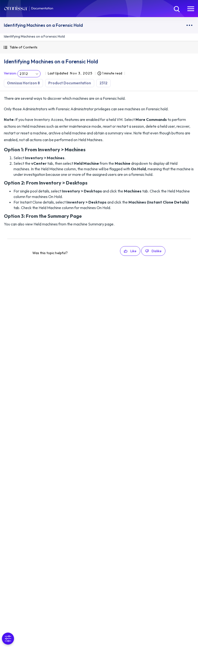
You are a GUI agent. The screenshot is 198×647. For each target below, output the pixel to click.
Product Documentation (69, 83)
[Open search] (176, 8)
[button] (99, 47)
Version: (10, 73)
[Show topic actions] (189, 25)
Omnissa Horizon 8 (23, 83)
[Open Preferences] (8, 639)
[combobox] (29, 73)
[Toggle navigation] (191, 8)
